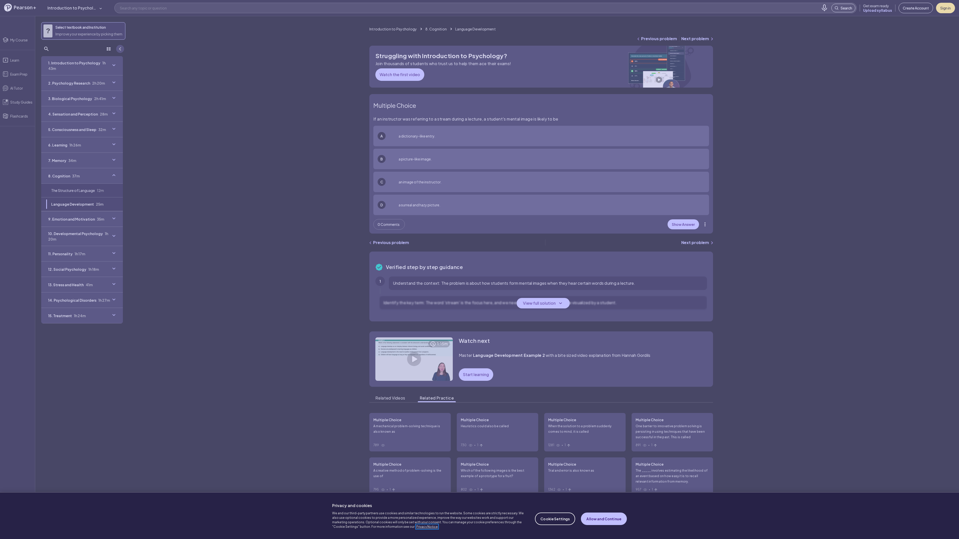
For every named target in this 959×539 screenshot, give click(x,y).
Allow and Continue (603, 519)
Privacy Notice (427, 527)
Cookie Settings (555, 519)
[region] (479, 515)
